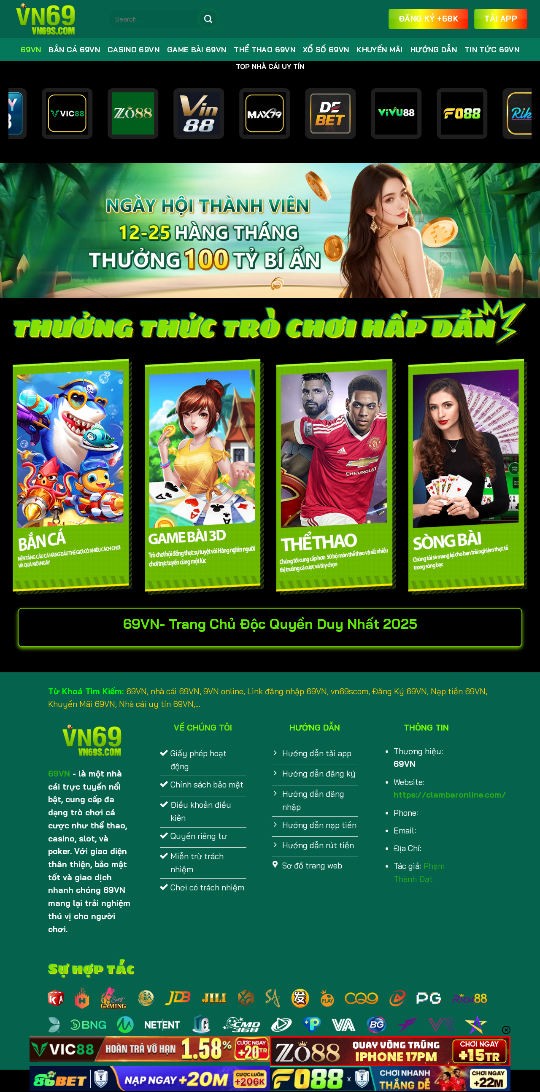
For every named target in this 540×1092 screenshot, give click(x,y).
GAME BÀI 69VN (197, 49)
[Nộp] (208, 19)
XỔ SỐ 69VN (326, 49)
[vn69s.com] (55, 19)
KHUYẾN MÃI (379, 49)
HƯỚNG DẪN (433, 49)
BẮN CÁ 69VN (74, 49)
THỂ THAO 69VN (264, 49)
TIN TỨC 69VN (491, 49)
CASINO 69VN (133, 49)
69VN (31, 49)
